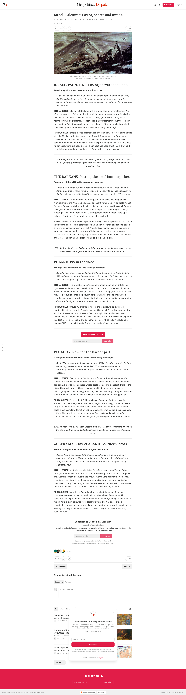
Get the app (101, 692)
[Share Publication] (159, 5)
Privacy (26, 692)
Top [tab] (56, 609)
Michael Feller (67, 621)
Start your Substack (89, 692)
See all (58, 662)
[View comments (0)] (63, 28)
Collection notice (39, 692)
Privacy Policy (109, 652)
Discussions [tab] (70, 609)
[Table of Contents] (2, 347)
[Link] (51, 85)
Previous (62, 566)
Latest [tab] (62, 609)
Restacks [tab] (68, 582)
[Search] (155, 5)
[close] (113, 612)
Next (125, 566)
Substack (164, 692)
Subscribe (168, 5)
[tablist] (63, 582)
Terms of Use (103, 649)
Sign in (179, 5)
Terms (31, 692)
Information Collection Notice (92, 652)
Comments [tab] (59, 582)
